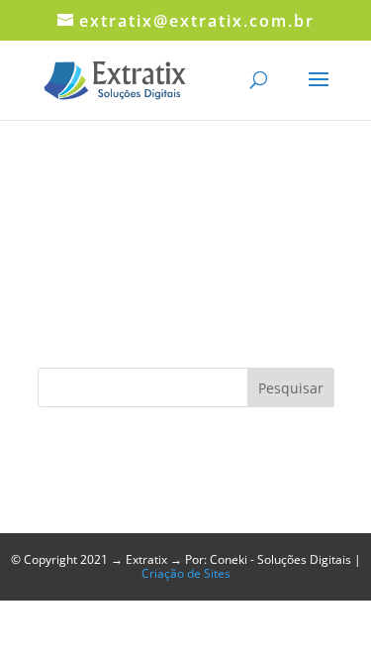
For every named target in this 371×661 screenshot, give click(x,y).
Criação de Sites (186, 573)
